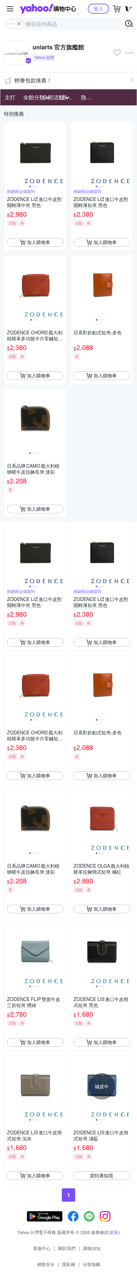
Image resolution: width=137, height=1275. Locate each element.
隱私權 (68, 1264)
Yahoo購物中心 (48, 8)
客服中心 (42, 1248)
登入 (98, 8)
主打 (10, 97)
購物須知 (91, 1248)
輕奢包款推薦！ (33, 80)
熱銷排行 (88, 97)
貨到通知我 (101, 1175)
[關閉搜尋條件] (19, 24)
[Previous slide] (8, 153)
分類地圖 (91, 1264)
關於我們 (66, 1248)
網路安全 (46, 1264)
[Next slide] (62, 153)
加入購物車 (38, 242)
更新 (114, 1232)
